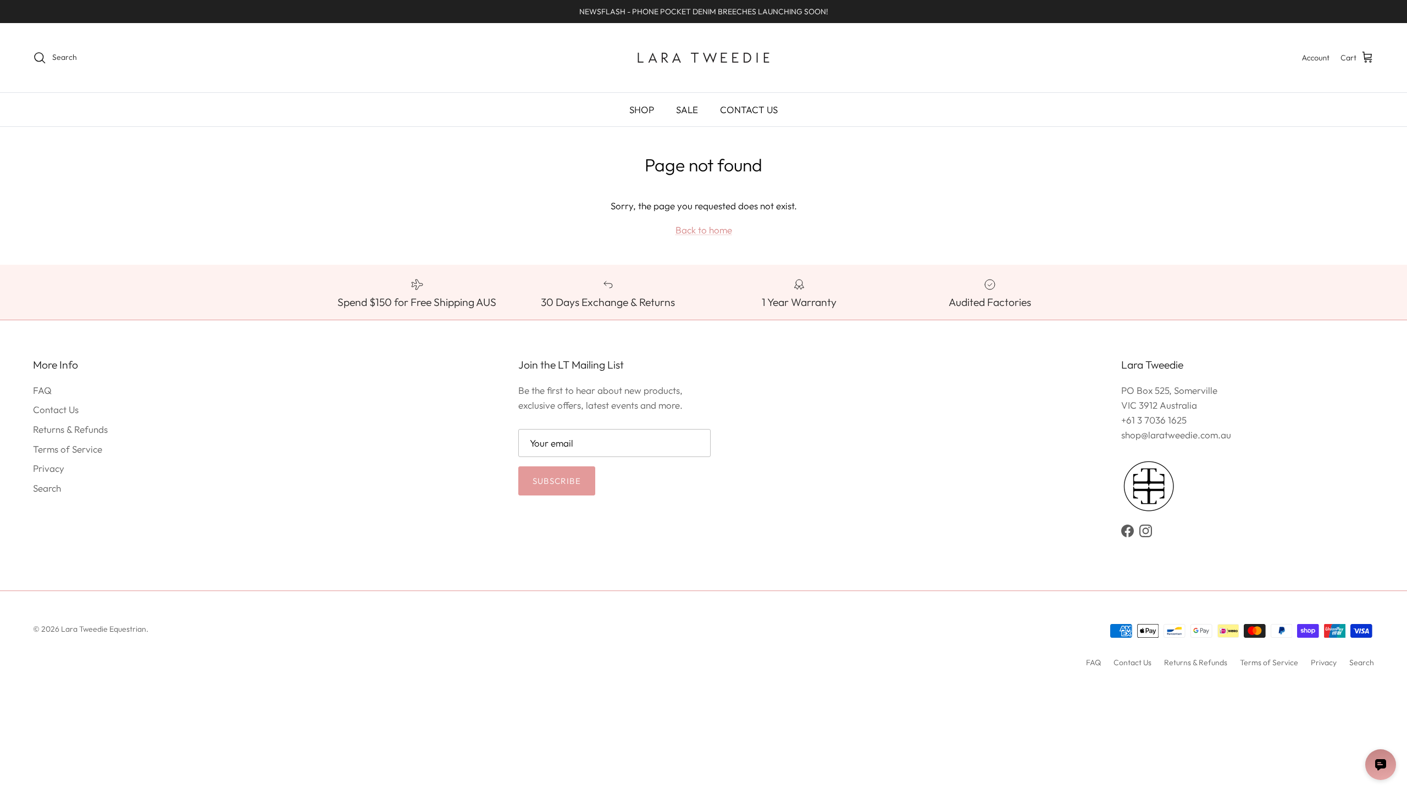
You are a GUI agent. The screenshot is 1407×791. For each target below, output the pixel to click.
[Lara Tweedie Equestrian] (703, 57)
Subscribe (557, 481)
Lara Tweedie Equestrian (103, 629)
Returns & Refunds (70, 429)
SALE (687, 109)
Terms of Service (67, 449)
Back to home (703, 230)
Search (47, 488)
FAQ (42, 390)
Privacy (48, 468)
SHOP (641, 109)
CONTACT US (749, 109)
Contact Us (56, 409)
